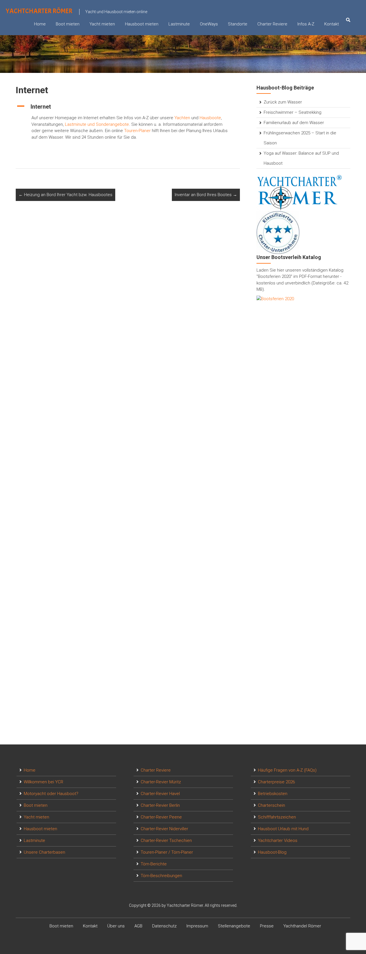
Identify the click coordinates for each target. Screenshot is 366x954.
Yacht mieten (102, 24)
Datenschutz (164, 926)
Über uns (116, 926)
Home (40, 24)
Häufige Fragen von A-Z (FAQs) (287, 770)
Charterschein (271, 805)
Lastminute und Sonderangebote (97, 124)
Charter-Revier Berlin (160, 805)
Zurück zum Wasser (283, 102)
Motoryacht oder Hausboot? (51, 793)
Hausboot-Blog (272, 852)
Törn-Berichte (154, 864)
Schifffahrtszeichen (277, 817)
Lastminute (179, 24)
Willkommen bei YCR (43, 781)
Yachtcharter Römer (39, 11)
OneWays (209, 24)
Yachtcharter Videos (277, 840)
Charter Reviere (272, 24)
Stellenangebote (234, 926)
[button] (128, 106)
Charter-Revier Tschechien (166, 840)
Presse (267, 926)
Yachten (182, 117)
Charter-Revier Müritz (161, 781)
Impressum (197, 926)
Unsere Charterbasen (44, 852)
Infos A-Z (305, 24)
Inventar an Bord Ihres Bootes (206, 194)
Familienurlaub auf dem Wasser (294, 122)
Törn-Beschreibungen (161, 875)
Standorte (237, 24)
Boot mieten (67, 24)
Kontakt (331, 24)
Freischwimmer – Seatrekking (292, 112)
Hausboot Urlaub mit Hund (283, 828)
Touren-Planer (137, 130)
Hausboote (210, 117)
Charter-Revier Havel (160, 793)
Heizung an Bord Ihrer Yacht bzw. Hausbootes (65, 194)
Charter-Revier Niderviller (164, 828)
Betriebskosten (272, 793)
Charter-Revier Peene (161, 817)
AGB (138, 926)
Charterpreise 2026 (276, 781)
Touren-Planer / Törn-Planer (167, 852)
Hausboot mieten (141, 24)
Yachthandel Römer (302, 926)
